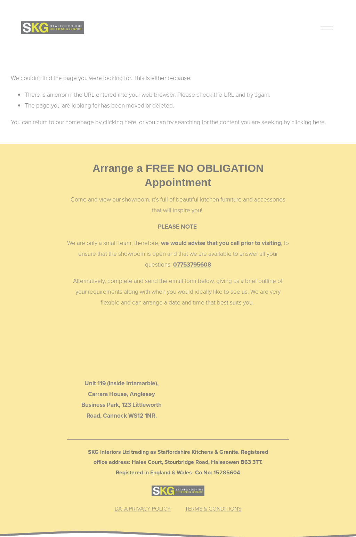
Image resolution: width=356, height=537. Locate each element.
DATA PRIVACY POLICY (143, 508)
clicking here (119, 122)
